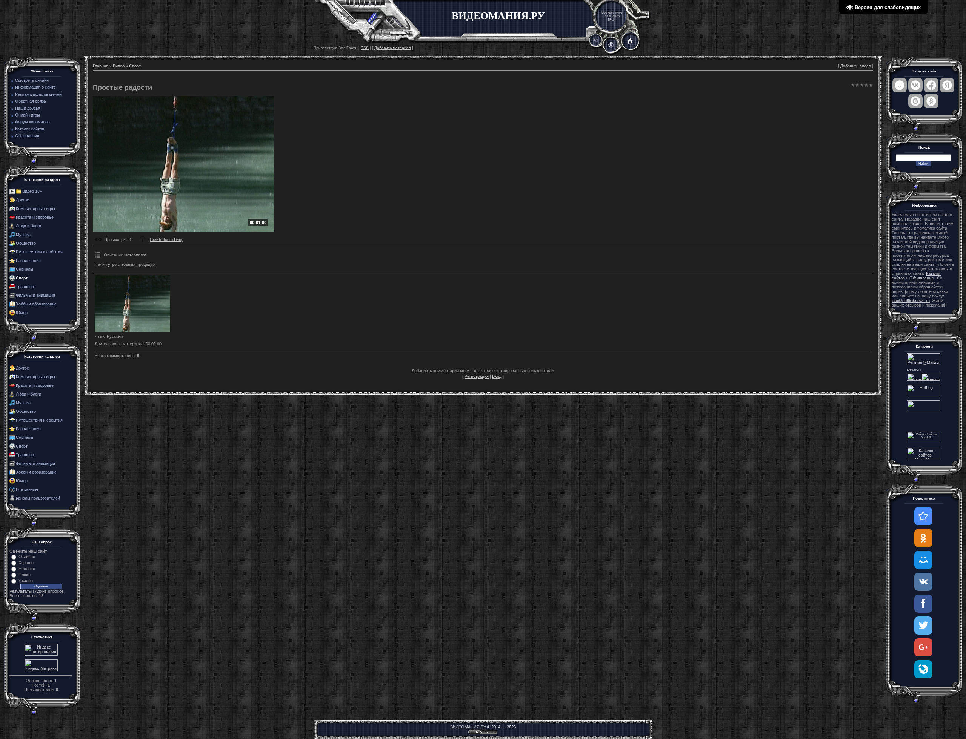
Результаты (20, 591)
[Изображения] (132, 303)
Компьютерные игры (35, 208)
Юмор (22, 312)
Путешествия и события (39, 252)
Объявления (921, 278)
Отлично (26, 556)
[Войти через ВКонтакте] (915, 85)
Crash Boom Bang (166, 239)
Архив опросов (49, 591)
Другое (22, 200)
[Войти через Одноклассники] (931, 101)
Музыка (23, 234)
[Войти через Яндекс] (947, 85)
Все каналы (27, 489)
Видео (119, 66)
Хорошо (26, 562)
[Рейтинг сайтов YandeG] (923, 442)
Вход (496, 376)
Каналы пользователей (38, 498)
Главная (100, 66)
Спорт (22, 278)
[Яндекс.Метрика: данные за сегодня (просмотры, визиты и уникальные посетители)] (41, 665)
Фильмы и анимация (35, 295)
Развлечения (28, 260)
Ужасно (25, 580)
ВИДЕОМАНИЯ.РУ (468, 727)
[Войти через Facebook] (931, 85)
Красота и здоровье (35, 217)
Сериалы (24, 269)
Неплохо (26, 568)
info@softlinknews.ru (911, 300)
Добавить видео (855, 66)
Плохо (24, 574)
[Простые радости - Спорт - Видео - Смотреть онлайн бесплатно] (923, 516)
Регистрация (477, 376)
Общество (26, 243)
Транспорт (26, 286)
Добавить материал (392, 48)
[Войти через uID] (899, 85)
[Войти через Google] (915, 101)
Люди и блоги (28, 226)
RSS (365, 48)
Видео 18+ (32, 191)
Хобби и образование (36, 304)
